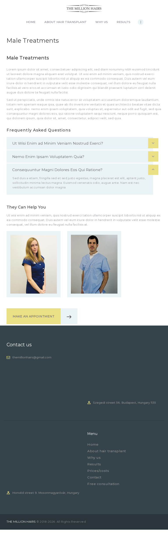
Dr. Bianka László (33, 253)
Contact (94, 477)
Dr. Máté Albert (94, 253)
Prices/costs (98, 471)
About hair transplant (106, 451)
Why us (94, 457)
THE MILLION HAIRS (22, 521)
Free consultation (103, 484)
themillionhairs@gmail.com (31, 357)
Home (92, 444)
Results (94, 464)
